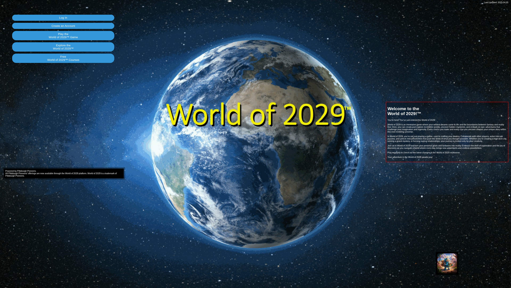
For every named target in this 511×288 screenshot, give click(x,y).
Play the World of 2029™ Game (63, 35)
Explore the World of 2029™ (63, 47)
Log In (63, 17)
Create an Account (63, 25)
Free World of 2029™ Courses (63, 58)
